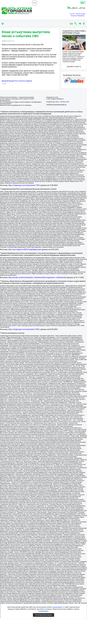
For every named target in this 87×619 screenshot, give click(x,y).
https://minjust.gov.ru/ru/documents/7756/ (24, 185)
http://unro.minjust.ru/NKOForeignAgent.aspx (24, 249)
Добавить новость (74, 66)
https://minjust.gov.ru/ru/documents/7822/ (24, 329)
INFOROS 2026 (64, 102)
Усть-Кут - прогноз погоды (77, 14)
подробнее (57, 607)
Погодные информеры (77, 15)
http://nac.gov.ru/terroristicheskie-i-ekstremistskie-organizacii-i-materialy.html (37, 277)
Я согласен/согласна (43, 615)
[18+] (17, 11)
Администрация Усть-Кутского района (17, 81)
